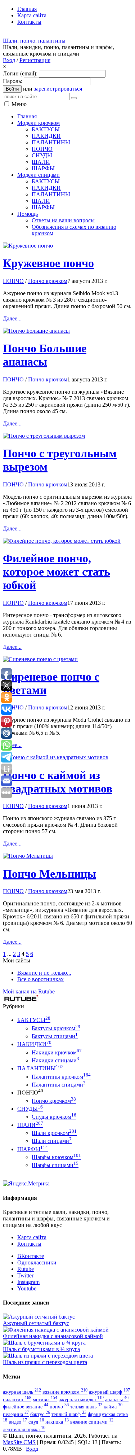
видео (18, 1422)
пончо (59, 1407)
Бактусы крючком (56, 1028)
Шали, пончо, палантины (34, 41)
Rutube (25, 1269)
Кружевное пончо (48, 263)
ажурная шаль (22, 1392)
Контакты (29, 1244)
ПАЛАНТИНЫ (40, 1068)
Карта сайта (31, 1237)
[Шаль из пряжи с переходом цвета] (48, 1356)
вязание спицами (91, 1422)
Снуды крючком (54, 1117)
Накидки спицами (55, 1060)
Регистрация (34, 60)
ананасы (117, 1399)
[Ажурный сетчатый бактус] (39, 1317)
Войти (12, 89)
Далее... (12, 318)
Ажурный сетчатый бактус (36, 1323)
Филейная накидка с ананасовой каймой (53, 1336)
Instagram (28, 1282)
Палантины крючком (61, 1077)
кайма (113, 1407)
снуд (36, 1422)
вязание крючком (64, 1392)
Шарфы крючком (56, 1157)
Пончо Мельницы (49, 873)
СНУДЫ (30, 1109)
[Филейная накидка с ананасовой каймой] (56, 1330)
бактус (40, 1414)
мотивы (45, 1399)
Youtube (26, 1288)
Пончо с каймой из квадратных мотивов (57, 782)
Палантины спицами (59, 1085)
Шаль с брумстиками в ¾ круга (41, 1349)
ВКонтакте (30, 1256)
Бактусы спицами (55, 1036)
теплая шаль (86, 1407)
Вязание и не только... (44, 973)
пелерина (16, 1414)
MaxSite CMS (19, 1442)
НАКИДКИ (34, 1044)
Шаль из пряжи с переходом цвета (45, 1362)
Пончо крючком (47, 281)
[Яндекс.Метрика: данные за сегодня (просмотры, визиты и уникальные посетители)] (26, 1183)
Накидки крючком (57, 1052)
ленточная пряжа (24, 1429)
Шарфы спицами (55, 1165)
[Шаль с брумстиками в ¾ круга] (44, 1343)
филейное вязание (25, 1407)
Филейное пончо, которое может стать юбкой (56, 571)
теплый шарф (68, 1414)
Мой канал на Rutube (29, 991)
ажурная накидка (81, 1399)
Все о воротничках (40, 979)
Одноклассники (37, 1262)
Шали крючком (54, 1133)
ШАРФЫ (32, 1149)
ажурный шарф (109, 1392)
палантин (17, 1399)
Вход (9, 60)
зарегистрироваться (58, 89)
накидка (57, 1422)
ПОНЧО (13, 281)
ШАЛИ (30, 1125)
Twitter (25, 1275)
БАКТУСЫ (33, 1020)
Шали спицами (52, 1141)
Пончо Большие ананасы (44, 355)
